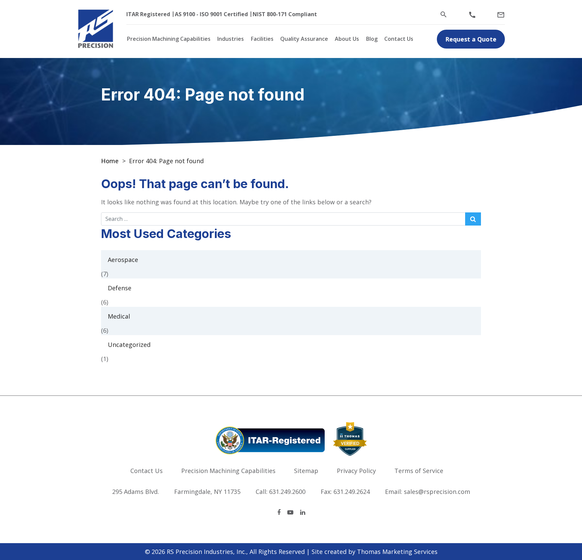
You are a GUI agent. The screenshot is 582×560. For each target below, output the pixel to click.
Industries (230, 38)
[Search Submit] (473, 219)
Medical (119, 316)
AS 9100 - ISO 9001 (198, 14)
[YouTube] (290, 512)
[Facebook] (279, 512)
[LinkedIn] (302, 512)
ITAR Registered (148, 14)
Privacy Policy (356, 471)
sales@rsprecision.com (437, 492)
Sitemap (306, 471)
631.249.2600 (287, 492)
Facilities (262, 38)
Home (110, 161)
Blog (372, 38)
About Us (347, 38)
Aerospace (123, 260)
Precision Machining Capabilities (169, 38)
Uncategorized (129, 345)
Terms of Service (418, 471)
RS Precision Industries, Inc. (206, 552)
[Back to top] (559, 537)
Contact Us (398, 38)
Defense (119, 288)
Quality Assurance (304, 38)
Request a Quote (470, 39)
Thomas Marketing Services (397, 552)
